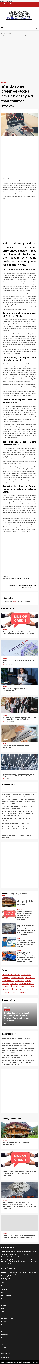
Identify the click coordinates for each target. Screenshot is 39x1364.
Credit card (26, 974)
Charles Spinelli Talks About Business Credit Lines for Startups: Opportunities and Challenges (19, 620)
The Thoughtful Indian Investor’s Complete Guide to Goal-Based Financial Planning (9, 942)
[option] (19, 1015)
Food (28, 980)
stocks (12, 294)
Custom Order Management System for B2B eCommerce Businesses (22, 585)
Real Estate (7, 989)
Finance (19, 938)
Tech (6, 992)
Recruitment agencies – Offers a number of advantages (16, 578)
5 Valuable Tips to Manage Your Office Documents (19, 733)
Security (17, 989)
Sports (26, 989)
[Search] (36, 28)
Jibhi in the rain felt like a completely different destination (9, 902)
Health (14, 983)
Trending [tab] (23, 894)
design (6, 977)
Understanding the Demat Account (12, 832)
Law (15, 986)
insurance (7, 986)
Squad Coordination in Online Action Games (15, 823)
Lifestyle (23, 986)
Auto (6, 974)
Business (3, 82)
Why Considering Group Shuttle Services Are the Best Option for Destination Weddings (19, 705)
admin (3, 111)
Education (30, 977)
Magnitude (25, 1362)
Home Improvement (26, 983)
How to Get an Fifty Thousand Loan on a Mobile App (19, 648)
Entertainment (8, 980)
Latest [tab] (5, 894)
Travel (19, 898)
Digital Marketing (17, 977)
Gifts (5, 983)
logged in (15, 601)
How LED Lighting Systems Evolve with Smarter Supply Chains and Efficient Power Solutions (19, 762)
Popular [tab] (14, 894)
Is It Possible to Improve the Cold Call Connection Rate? (19, 676)
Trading (14, 992)
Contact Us (5, 1357)
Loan (32, 986)
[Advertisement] (19, 59)
